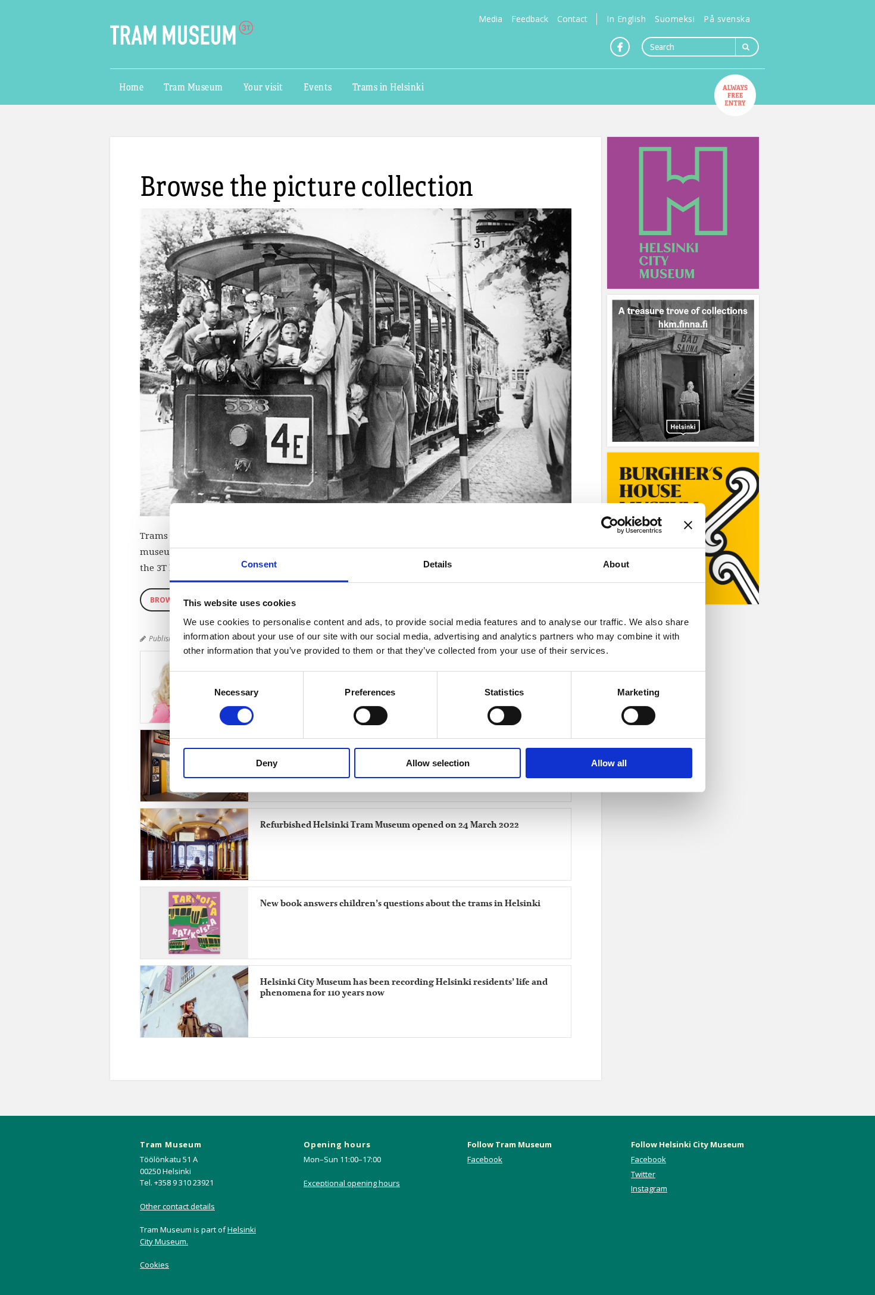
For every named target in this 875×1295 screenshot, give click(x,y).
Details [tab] (437, 563)
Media (490, 18)
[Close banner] (688, 525)
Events (318, 86)
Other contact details (177, 1206)
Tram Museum (193, 86)
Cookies (154, 1264)
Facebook (484, 1159)
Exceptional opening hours (352, 1183)
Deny (266, 763)
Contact (572, 18)
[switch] (371, 715)
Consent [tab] (259, 563)
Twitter (643, 1174)
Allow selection (438, 763)
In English (626, 18)
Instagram (649, 1188)
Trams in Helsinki (388, 86)
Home (131, 86)
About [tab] (616, 563)
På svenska (727, 18)
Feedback (529, 18)
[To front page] (181, 33)
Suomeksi (675, 18)
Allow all (609, 763)
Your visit (263, 86)
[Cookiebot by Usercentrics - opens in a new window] (610, 525)
